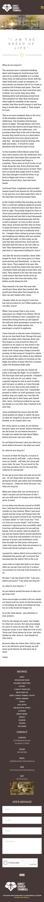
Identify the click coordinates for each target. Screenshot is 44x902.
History (22, 686)
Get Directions (22, 779)
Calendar (22, 711)
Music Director (22, 692)
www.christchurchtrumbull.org (22, 770)
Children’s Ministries (22, 683)
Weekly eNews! (22, 714)
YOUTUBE (22, 723)
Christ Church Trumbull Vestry (22, 695)
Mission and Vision (22, 680)
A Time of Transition (22, 689)
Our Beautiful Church (22, 708)
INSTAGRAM (22, 726)
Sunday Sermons (22, 698)
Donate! (22, 717)
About (22, 677)
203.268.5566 (22, 752)
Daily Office (22, 705)
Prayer (22, 702)
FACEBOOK (22, 720)
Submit (22, 875)
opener (42, 7)
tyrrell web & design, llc (23, 897)
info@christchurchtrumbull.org (22, 761)
